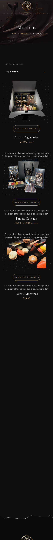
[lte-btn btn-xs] (26, 128)
